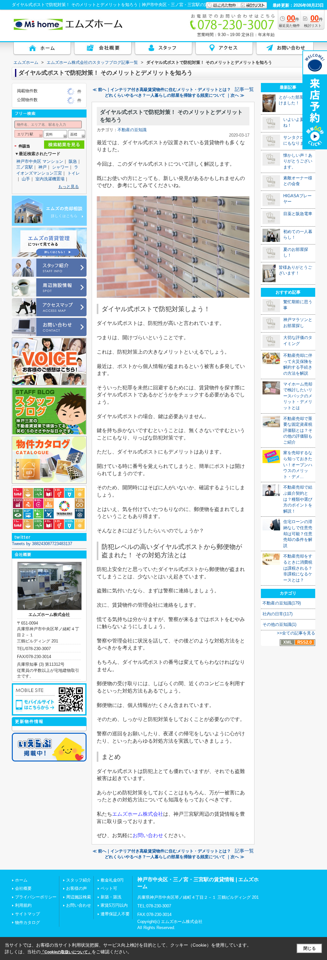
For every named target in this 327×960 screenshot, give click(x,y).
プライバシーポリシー (36, 897)
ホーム (21, 880)
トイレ (73, 173)
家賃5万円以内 (114, 905)
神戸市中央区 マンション (39, 161)
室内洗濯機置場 (50, 178)
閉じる (309, 948)
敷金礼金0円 (112, 880)
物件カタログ (27, 922)
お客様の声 (76, 888)
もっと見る (68, 186)
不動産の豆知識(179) (281, 603)
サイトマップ (27, 913)
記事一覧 (244, 89)
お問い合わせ (148, 835)
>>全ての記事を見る (296, 633)
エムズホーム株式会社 (137, 814)
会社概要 (23, 888)
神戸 (42, 167)
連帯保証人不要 (115, 913)
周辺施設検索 (78, 897)
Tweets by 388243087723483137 (42, 543)
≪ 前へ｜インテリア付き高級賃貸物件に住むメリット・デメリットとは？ (162, 89)
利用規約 (23, 905)
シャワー (60, 167)
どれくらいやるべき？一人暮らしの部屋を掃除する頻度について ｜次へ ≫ (174, 95)
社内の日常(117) (277, 613)
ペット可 (109, 888)
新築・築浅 (111, 897)
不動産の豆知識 (132, 129)
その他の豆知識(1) (279, 624)
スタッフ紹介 (78, 880)
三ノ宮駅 (24, 167)
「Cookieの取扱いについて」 (66, 952)
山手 (26, 178)
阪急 (73, 161)
